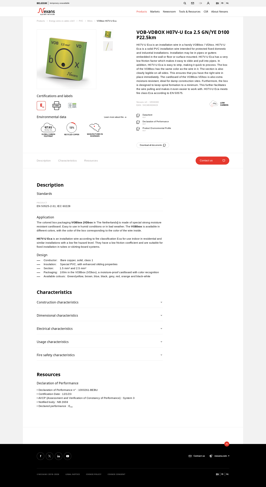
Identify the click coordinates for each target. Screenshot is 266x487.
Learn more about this (114, 117)
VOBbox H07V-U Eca (106, 21)
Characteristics (67, 160)
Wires (90, 21)
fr (222, 3)
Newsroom (169, 11)
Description (44, 160)
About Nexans (219, 11)
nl (227, 3)
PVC (81, 21)
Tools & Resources (189, 11)
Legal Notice (73, 474)
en (217, 3)
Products (141, 11)
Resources (91, 160)
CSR (206, 11)
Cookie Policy (93, 474)
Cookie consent (116, 474)
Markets (155, 11)
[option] (44, 105)
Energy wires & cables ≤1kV (62, 21)
